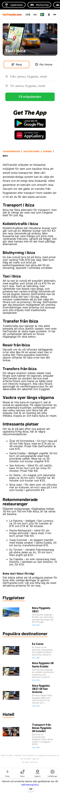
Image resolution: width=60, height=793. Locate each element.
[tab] (7, 773)
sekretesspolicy (30, 784)
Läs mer (36, 625)
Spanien (47, 151)
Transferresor (11, 151)
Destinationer (32, 151)
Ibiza (5, 156)
